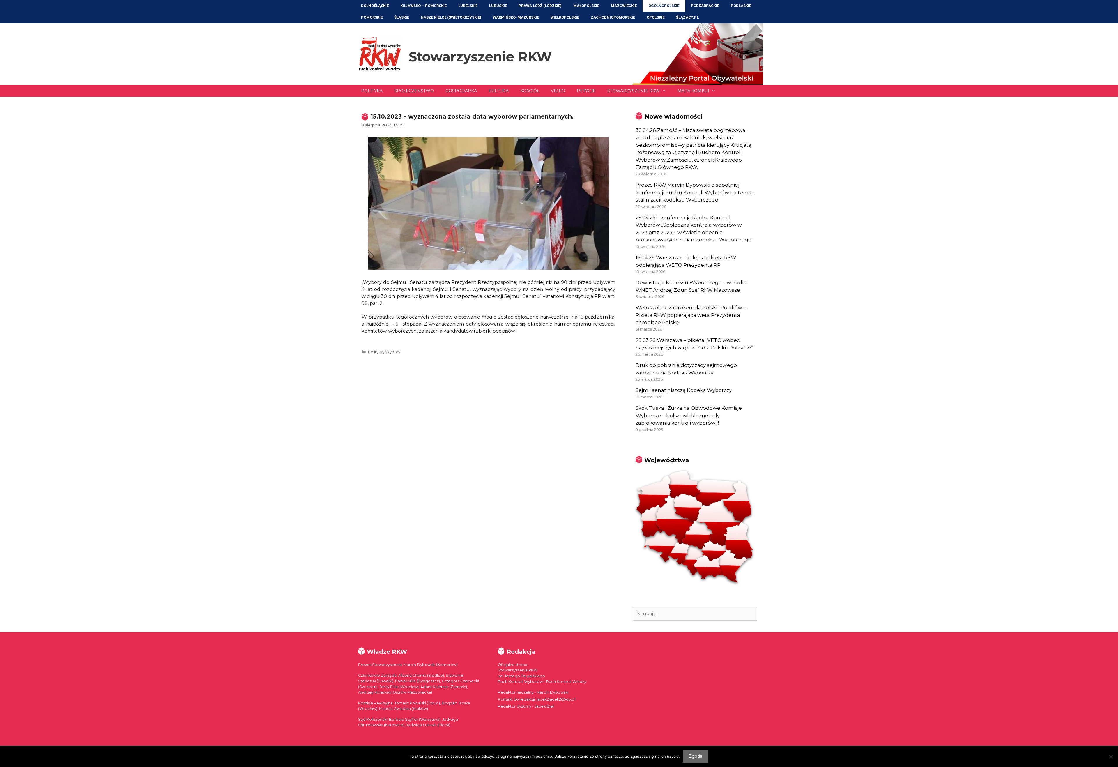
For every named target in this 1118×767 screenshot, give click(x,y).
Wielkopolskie (565, 17)
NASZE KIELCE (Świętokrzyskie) (451, 17)
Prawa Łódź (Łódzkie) (540, 5)
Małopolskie (586, 5)
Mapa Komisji (693, 90)
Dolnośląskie (375, 5)
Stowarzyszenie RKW (480, 57)
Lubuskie (498, 5)
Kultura (499, 90)
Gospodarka (461, 90)
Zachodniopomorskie (613, 17)
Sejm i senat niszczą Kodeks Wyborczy (684, 390)
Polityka (372, 90)
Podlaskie (741, 5)
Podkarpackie (705, 5)
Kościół (529, 90)
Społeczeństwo (414, 90)
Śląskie (401, 17)
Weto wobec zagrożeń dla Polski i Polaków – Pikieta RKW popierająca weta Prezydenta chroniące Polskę (691, 315)
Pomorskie (372, 17)
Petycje (586, 90)
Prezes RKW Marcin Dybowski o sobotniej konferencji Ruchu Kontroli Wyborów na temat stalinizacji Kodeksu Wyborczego (694, 192)
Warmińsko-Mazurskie (516, 17)
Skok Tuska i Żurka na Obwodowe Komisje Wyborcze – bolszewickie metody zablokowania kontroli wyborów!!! (689, 415)
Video (558, 90)
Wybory (392, 351)
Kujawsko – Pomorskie (423, 5)
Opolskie (655, 17)
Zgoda (695, 756)
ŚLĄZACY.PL (687, 17)
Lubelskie (467, 5)
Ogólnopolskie (663, 5)
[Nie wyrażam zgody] (1111, 756)
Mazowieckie (624, 5)
